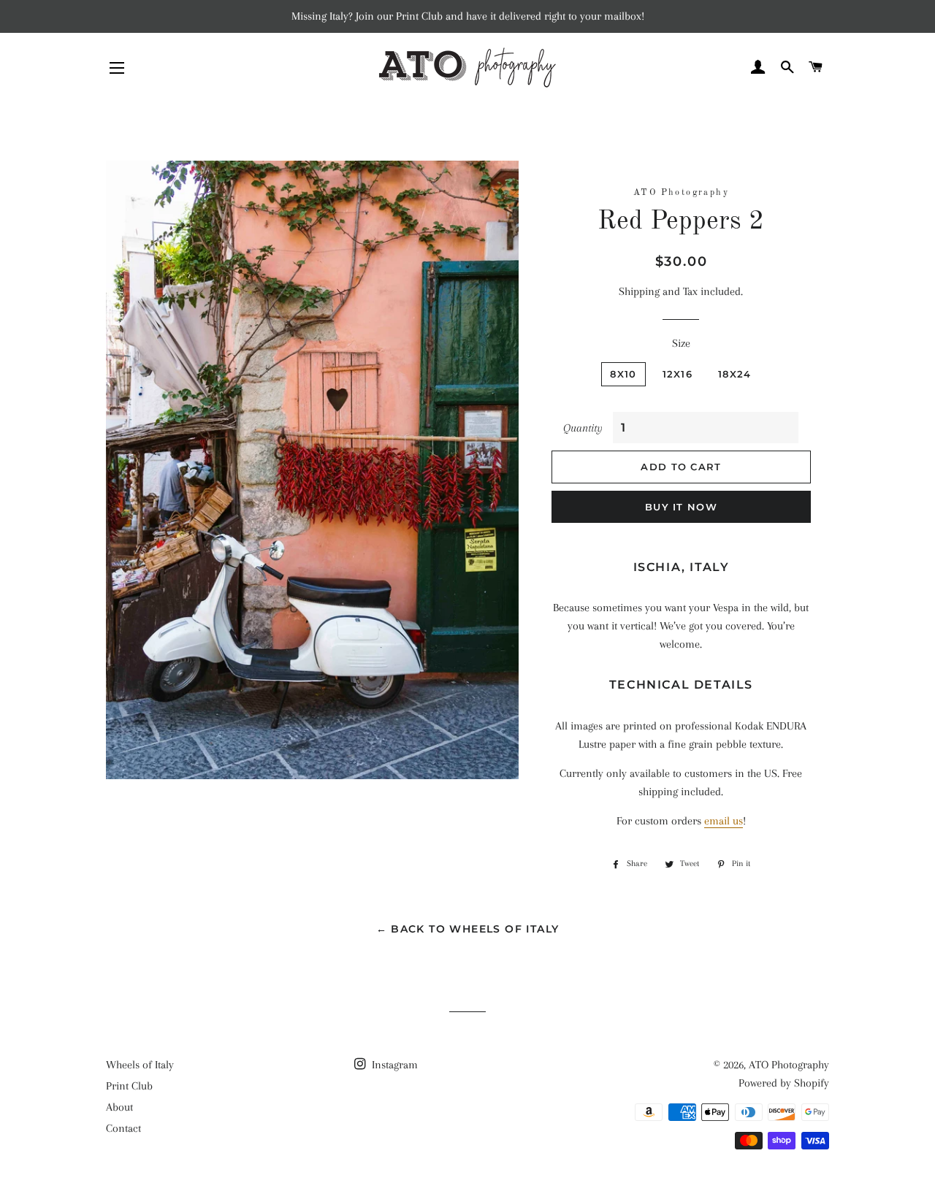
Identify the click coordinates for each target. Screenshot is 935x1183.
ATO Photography (789, 1064)
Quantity (583, 427)
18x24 (735, 374)
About (119, 1107)
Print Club (129, 1085)
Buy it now (681, 507)
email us (723, 820)
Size (681, 343)
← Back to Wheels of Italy (468, 928)
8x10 (623, 374)
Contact (123, 1128)
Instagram (393, 1064)
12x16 (678, 374)
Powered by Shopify (784, 1083)
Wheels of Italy (140, 1064)
